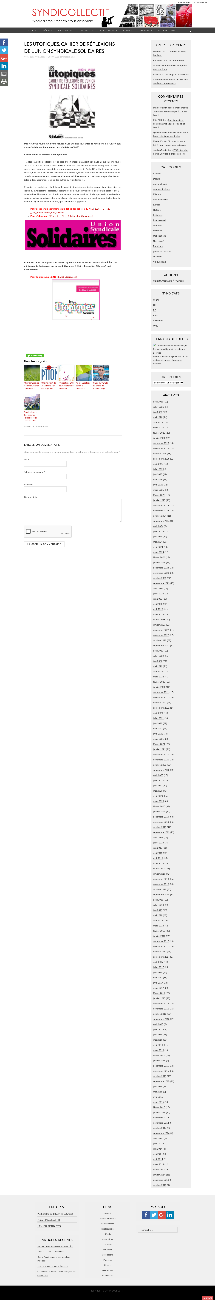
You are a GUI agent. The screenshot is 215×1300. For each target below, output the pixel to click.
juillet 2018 (158, 905)
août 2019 (158, 837)
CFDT (156, 300)
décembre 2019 (161, 816)
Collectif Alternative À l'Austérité (168, 281)
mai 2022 (157, 666)
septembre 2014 (161, 1133)
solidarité (157, 256)
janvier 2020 (159, 811)
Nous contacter (107, 1224)
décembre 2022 (161, 630)
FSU (155, 315)
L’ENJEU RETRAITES (49, 1226)
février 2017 (159, 993)
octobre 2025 (159, 453)
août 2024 (158, 526)
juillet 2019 (158, 842)
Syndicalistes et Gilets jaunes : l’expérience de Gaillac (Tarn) (30, 416)
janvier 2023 (159, 625)
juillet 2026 (158, 407)
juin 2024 (157, 536)
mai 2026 (157, 417)
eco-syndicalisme (161, 189)
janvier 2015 (159, 1112)
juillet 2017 (158, 967)
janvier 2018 (159, 936)
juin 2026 (157, 412)
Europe (156, 204)
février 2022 (159, 682)
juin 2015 (157, 1086)
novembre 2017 (161, 946)
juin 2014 (157, 1149)
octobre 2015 (159, 1076)
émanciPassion (160, 199)
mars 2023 (158, 614)
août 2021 (158, 713)
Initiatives (87, 30)
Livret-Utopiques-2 (67, 277)
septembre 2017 (161, 957)
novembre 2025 (161, 448)
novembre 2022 (161, 635)
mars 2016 (158, 1050)
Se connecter (107, 1276)
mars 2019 (158, 863)
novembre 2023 (161, 573)
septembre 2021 (161, 708)
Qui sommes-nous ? (107, 1218)
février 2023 (159, 619)
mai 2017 (157, 977)
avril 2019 (158, 858)
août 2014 (158, 1138)
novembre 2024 (161, 510)
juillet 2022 (158, 656)
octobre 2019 (159, 827)
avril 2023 (158, 609)
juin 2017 (157, 972)
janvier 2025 (159, 500)
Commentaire (31, 497)
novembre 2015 (161, 1071)
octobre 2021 (159, 702)
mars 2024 (158, 552)
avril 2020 (158, 796)
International (167, 30)
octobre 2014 (159, 1128)
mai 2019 (157, 853)
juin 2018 (157, 910)
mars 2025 (158, 490)
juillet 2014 (158, 1143)
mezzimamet (69, 57)
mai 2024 (157, 542)
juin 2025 (157, 474)
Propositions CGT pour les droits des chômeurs (66, 386)
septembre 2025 (161, 458)
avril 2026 (158, 422)
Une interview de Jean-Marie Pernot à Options (48, 386)
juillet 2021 (158, 718)
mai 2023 (157, 604)
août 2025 (158, 464)
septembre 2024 (161, 521)
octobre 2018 (159, 889)
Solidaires (158, 320)
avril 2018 (158, 920)
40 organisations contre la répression (83, 386)
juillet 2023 (158, 593)
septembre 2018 (161, 894)
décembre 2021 (161, 692)
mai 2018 (157, 915)
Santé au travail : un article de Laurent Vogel (100, 386)
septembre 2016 (161, 1019)
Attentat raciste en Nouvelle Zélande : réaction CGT (31, 386)
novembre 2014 (161, 1123)
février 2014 (159, 1169)
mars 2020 (158, 801)
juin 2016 (157, 1034)
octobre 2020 (159, 765)
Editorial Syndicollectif (48, 1220)
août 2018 (158, 899)
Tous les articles (107, 1229)
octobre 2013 (159, 1185)
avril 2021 (158, 733)
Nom (27, 459)
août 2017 (158, 962)
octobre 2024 (159, 516)
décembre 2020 (161, 754)
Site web (28, 484)
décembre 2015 (161, 1065)
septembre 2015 (161, 1081)
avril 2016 (158, 1045)
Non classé (40, 57)
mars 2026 (158, 427)
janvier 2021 (159, 749)
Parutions (146, 30)
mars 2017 (158, 988)
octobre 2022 (159, 640)
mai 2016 (157, 1040)
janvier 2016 (159, 1060)
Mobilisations (108, 30)
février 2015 (159, 1107)
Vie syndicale (66, 30)
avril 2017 (158, 982)
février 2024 (159, 557)
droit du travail (160, 184)
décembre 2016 (161, 1003)
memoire (157, 230)
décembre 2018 (161, 879)
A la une (157, 173)
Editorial (31, 30)
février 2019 (159, 868)
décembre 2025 (161, 443)
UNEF (156, 325)
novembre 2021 (161, 697)
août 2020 (158, 775)
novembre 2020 (161, 759)
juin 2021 (157, 723)
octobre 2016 (159, 1014)
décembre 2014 (161, 1117)
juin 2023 (157, 599)
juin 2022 (157, 661)
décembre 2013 (161, 1180)
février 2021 (159, 744)
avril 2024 (158, 547)
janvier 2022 (159, 687)
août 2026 (158, 401)
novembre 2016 (161, 1008)
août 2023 (158, 588)
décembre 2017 (161, 941)
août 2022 (158, 650)
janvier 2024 (159, 562)
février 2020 (159, 806)
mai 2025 (157, 479)
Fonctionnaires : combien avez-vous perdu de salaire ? (170, 111)
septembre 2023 (161, 583)
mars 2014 (158, 1164)
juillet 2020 (158, 780)
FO (154, 310)
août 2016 (158, 1024)
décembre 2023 (161, 567)
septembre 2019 (161, 832)
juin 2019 (157, 848)
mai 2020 (157, 791)
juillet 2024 (158, 531)
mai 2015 (157, 1091)
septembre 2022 (161, 645)
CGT (155, 305)
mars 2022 (158, 676)
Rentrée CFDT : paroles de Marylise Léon (55, 1246)
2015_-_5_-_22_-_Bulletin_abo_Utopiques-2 (71, 216)
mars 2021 (158, 739)
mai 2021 (157, 728)
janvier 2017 (159, 998)
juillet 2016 (158, 1029)
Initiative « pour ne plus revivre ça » (171, 74)
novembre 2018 (161, 884)
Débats (47, 30)
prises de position (162, 251)
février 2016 (159, 1055)
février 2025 (159, 495)
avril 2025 (158, 484)
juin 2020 (157, 785)
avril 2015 (158, 1097)
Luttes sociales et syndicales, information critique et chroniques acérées (170, 360)
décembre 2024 (161, 505)
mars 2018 (158, 925)
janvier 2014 (159, 1174)
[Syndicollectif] (107, 16)
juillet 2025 (158, 469)
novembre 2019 (161, 822)
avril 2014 (158, 1159)
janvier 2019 (159, 874)
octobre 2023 (159, 578)
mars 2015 (158, 1102)
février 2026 (159, 433)
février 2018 (159, 931)
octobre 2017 (159, 951)
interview (157, 225)
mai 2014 (157, 1154)
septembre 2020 (161, 770)
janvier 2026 (159, 438)
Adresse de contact (34, 472)
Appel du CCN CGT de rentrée (168, 60)
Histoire (128, 30)
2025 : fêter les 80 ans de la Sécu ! (55, 1214)
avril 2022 (158, 671)
